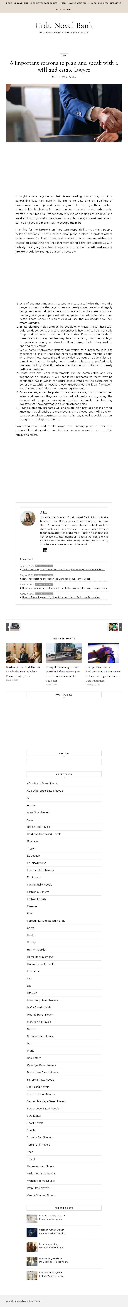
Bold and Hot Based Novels (44, 834)
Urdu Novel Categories (43, 3)
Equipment (34, 877)
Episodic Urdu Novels (40, 870)
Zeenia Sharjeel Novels (41, 1195)
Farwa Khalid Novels (39, 884)
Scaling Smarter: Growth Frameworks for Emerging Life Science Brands (52, 1231)
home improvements (42, 349)
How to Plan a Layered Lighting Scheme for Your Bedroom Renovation (61, 597)
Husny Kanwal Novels (40, 964)
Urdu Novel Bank (64, 25)
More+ (66, 9)
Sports (31, 1130)
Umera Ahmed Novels (40, 1166)
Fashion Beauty (36, 899)
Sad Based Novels (38, 1086)
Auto (94, 3)
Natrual (32, 1029)
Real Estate (34, 1058)
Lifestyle (115, 3)
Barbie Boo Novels (38, 826)
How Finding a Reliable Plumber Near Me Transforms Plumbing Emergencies (64, 588)
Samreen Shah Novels (40, 1094)
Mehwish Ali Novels (39, 1021)
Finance (32, 906)
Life (29, 985)
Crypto (31, 848)
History (31, 942)
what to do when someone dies (66, 403)
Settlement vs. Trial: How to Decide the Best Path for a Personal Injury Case (23, 671)
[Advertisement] (64, 170)
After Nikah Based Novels (43, 783)
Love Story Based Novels (42, 1000)
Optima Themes (33, 1301)
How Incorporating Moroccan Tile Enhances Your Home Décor (56, 578)
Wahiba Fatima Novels (40, 1180)
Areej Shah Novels (38, 812)
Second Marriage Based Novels (46, 1101)
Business (103, 3)
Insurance (33, 971)
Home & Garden (37, 949)
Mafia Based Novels (39, 1007)
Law (64, 55)
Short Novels (35, 1123)
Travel (31, 1159)
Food (30, 913)
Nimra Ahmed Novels (40, 1036)
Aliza (73, 77)
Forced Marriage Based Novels (46, 920)
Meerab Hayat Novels (40, 1014)
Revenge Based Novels (41, 1065)
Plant (30, 1050)
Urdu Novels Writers (74, 3)
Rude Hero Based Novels (42, 1072)
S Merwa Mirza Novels (40, 1079)
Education (33, 855)
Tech (59, 9)
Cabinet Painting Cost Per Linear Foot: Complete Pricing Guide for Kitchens (63, 569)
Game (30, 928)
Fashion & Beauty (38, 891)
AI (28, 797)
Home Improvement (17, 3)
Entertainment (36, 862)
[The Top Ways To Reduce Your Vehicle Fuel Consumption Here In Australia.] (115, 627)
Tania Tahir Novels (38, 1144)
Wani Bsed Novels (38, 1188)
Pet (29, 1043)
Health (31, 935)
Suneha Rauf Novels (40, 1137)
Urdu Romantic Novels (43, 575)
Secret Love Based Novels (43, 1108)
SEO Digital (34, 1115)
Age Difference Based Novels (45, 790)
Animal (31, 805)
